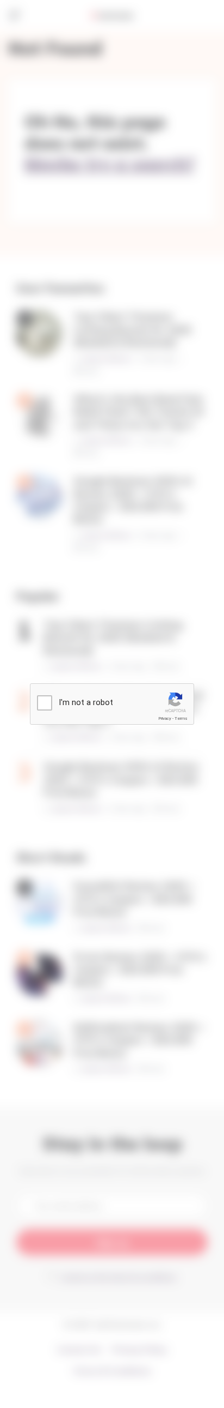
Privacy (164, 718)
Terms (181, 718)
